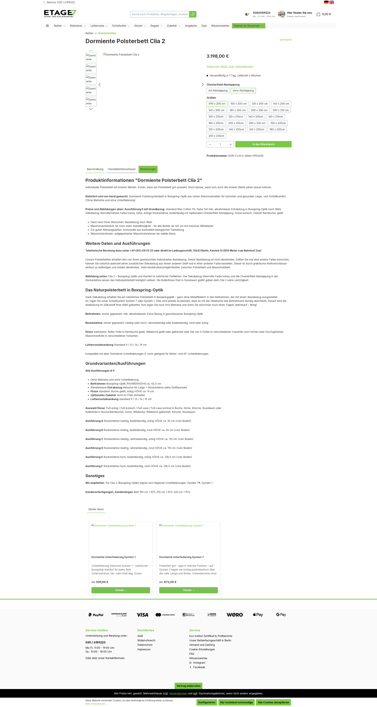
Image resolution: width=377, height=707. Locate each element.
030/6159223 (261, 12)
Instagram (198, 662)
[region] (145, 84)
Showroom (299, 13)
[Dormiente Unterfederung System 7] (188, 538)
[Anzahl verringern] (210, 144)
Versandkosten (178, 693)
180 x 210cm (216, 123)
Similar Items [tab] (96, 509)
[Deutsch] (326, 2)
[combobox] (159, 14)
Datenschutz (145, 644)
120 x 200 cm (260, 103)
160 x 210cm (275, 116)
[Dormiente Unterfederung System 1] (120, 538)
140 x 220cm (236, 129)
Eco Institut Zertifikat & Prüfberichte (210, 635)
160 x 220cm (256, 129)
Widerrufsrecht (146, 640)
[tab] (95, 169)
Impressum (144, 649)
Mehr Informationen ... (96, 703)
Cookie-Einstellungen (202, 649)
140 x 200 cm (281, 103)
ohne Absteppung (243, 90)
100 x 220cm (278, 123)
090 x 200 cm (217, 103)
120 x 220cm (216, 129)
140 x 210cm (255, 116)
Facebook (198, 667)
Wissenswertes (198, 658)
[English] (331, 2)
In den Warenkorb (264, 144)
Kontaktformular (114, 657)
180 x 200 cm (238, 110)
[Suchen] (192, 14)
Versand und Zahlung (202, 644)
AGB (140, 635)
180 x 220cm (277, 129)
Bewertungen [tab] (148, 169)
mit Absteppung (218, 90)
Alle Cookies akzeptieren (273, 702)
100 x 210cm (216, 116)
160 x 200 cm (217, 110)
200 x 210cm (236, 123)
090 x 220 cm (257, 123)
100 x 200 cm (238, 103)
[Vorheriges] (99, 84)
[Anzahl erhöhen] (231, 144)
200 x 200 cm (259, 110)
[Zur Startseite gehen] (60, 13)
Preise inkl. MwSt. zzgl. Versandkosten (230, 66)
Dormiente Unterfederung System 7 (181, 557)
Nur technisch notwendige (236, 702)
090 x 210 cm (281, 110)
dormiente (286, 39)
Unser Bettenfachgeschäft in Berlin (210, 640)
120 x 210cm (235, 116)
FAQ (191, 653)
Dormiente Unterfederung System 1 (113, 557)
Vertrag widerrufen (188, 685)
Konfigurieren (206, 702)
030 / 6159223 (95, 642)
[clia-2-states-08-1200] (151, 84)
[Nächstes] (203, 84)
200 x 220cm (216, 135)
